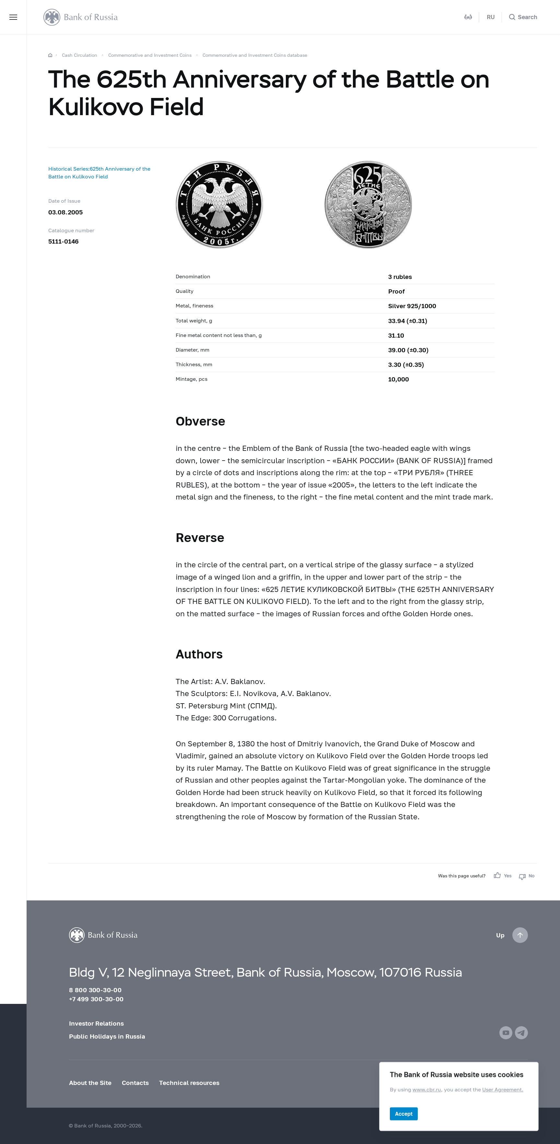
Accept (404, 1114)
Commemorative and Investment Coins (150, 55)
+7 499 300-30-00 (96, 999)
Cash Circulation (79, 55)
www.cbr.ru (427, 1089)
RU (491, 17)
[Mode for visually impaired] (468, 17)
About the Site (90, 1082)
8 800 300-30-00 (95, 989)
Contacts (135, 1082)
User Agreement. (502, 1089)
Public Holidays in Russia (107, 1036)
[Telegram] (521, 1032)
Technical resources (189, 1082)
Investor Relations (96, 1023)
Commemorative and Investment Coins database (255, 55)
